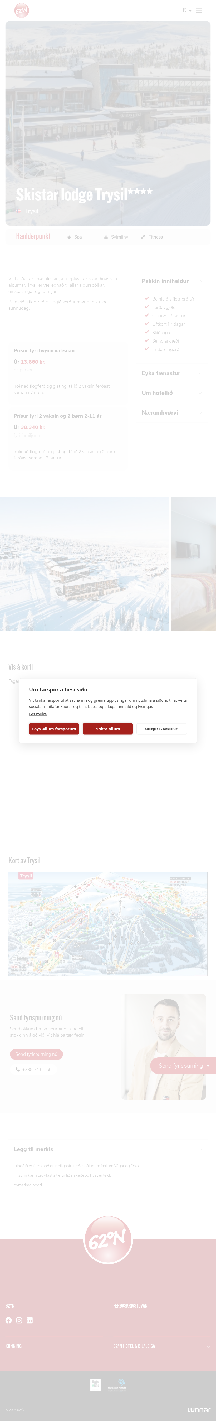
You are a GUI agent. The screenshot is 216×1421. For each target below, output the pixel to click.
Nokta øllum (107, 728)
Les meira (38, 713)
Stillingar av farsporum (161, 729)
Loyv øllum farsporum (54, 728)
